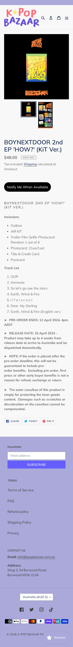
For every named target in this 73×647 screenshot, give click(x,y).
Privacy (13, 533)
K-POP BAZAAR (28, 634)
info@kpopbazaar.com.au (36, 557)
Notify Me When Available (27, 187)
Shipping (30, 164)
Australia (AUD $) (35, 597)
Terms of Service (20, 490)
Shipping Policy (19, 522)
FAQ (10, 501)
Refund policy (18, 511)
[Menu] (67, 17)
